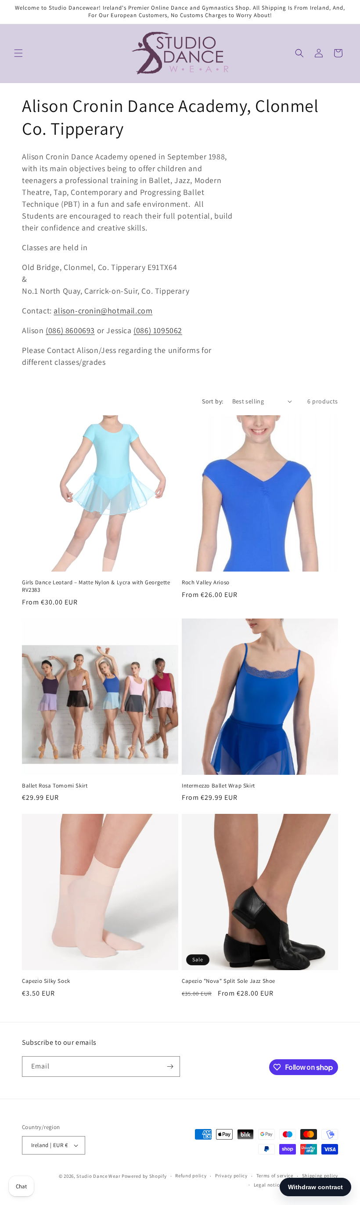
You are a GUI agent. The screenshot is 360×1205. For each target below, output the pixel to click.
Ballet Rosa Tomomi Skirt (54, 785)
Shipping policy (320, 1176)
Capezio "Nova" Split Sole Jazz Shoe (228, 981)
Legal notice (268, 1185)
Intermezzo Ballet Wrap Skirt (218, 785)
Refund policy (190, 1176)
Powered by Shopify (144, 1176)
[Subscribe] (170, 1066)
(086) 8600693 (70, 330)
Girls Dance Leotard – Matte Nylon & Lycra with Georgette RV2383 (96, 586)
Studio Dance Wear (98, 1176)
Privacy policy (231, 1176)
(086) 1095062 (157, 330)
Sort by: (212, 401)
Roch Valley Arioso (206, 582)
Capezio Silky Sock (46, 981)
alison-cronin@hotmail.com (103, 311)
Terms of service (274, 1176)
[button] (18, 53)
